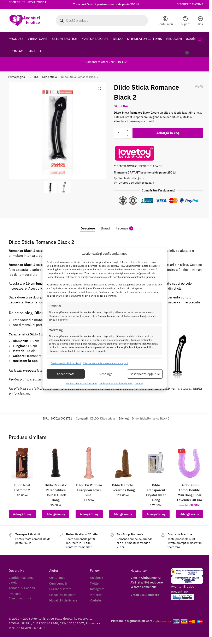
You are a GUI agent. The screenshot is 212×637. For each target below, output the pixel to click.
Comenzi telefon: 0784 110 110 (106, 62)
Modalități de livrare (63, 600)
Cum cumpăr (58, 583)
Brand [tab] (105, 228)
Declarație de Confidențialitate (115, 383)
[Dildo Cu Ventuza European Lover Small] (89, 463)
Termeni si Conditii (22, 588)
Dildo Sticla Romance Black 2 (150, 418)
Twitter (95, 583)
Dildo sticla (49, 77)
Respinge (105, 374)
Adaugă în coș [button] (22, 514)
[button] (194, 44)
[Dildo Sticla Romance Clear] (197, 87)
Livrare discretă (60, 589)
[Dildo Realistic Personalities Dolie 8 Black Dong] (55, 463)
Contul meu (165, 24)
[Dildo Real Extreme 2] (22, 463)
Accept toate (66, 374)
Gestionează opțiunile (145, 374)
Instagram (97, 589)
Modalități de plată (62, 595)
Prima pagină (16, 77)
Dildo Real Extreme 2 (22, 487)
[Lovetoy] (134, 153)
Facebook (96, 578)
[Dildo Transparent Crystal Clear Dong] (156, 463)
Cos (200, 24)
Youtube (95, 600)
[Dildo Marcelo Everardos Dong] (122, 463)
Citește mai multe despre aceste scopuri (105, 363)
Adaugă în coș (167, 133)
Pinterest (96, 595)
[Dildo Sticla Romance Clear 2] (201, 87)
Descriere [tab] (88, 228)
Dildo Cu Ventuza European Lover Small (89, 490)
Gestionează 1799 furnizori (66, 363)
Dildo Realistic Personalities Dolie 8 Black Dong (56, 492)
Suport (185, 24)
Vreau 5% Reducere (144, 595)
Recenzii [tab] (124, 228)
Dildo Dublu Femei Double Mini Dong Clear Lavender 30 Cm (189, 492)
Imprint (139, 383)
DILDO (33, 77)
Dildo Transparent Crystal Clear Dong (156, 492)
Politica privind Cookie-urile (81, 383)
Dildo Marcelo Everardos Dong (123, 487)
